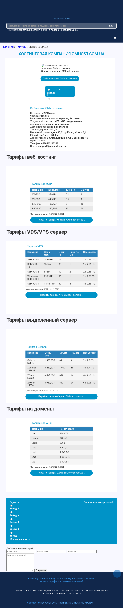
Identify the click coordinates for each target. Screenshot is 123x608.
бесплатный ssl (69, 30)
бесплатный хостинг (28, 30)
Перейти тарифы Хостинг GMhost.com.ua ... (61, 219)
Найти (110, 26)
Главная (18, 591)
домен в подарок (50, 30)
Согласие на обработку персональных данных (85, 591)
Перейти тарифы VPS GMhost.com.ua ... (61, 295)
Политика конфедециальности (42, 591)
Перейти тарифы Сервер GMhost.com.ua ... (61, 396)
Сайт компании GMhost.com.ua (60, 78)
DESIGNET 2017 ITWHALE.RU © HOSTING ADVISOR (67, 602)
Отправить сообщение (53, 594)
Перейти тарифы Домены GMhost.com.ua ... (61, 472)
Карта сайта (75, 594)
